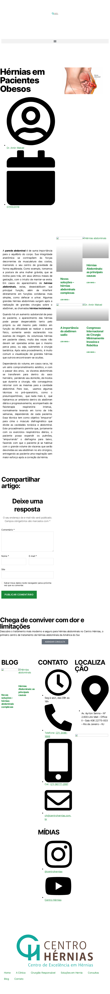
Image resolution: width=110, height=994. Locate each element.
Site (3, 569)
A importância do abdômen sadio (69, 331)
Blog (6, 978)
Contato (18, 978)
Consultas (93, 972)
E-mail (33, 556)
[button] (55, 41)
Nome (5, 556)
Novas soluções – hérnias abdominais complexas (67, 285)
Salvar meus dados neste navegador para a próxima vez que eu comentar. (27, 584)
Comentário (8, 530)
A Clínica (20, 972)
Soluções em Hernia (71, 972)
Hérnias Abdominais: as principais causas (95, 270)
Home (7, 972)
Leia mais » (64, 300)
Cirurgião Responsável (43, 972)
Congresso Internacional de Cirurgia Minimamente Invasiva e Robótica (95, 336)
